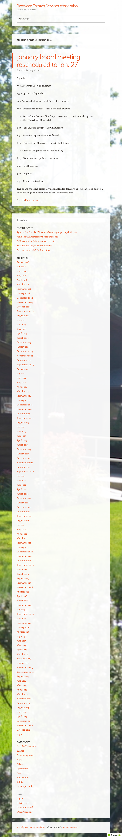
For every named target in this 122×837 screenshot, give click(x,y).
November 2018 (25, 587)
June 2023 (21, 431)
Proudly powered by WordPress (31, 827)
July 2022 (21, 475)
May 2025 (21, 328)
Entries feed (23, 802)
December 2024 (25, 351)
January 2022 (23, 502)
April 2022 (22, 489)
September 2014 (25, 671)
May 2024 (21, 382)
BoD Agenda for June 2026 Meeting (34, 245)
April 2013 (22, 716)
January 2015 (23, 662)
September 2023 (25, 417)
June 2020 (22, 569)
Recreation (22, 777)
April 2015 (22, 649)
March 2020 (23, 573)
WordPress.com (70, 827)
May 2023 (21, 435)
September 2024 (25, 364)
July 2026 (21, 266)
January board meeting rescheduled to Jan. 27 (48, 61)
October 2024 (23, 360)
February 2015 (24, 658)
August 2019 (23, 578)
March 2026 (23, 284)
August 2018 (23, 591)
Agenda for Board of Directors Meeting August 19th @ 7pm (47, 232)
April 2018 (22, 596)
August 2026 (23, 262)
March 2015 (22, 654)
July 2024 (21, 373)
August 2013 (23, 707)
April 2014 (22, 689)
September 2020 (25, 564)
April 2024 (22, 386)
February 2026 (24, 288)
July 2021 (21, 524)
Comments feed (25, 807)
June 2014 (21, 680)
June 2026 (22, 270)
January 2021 (23, 547)
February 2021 (24, 542)
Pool (19, 772)
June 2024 (21, 377)
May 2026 (21, 275)
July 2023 (21, 426)
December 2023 (25, 404)
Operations (22, 768)
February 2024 (24, 395)
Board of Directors (26, 746)
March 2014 (22, 694)
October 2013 (23, 702)
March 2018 (23, 600)
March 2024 (23, 391)
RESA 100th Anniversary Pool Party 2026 (37, 236)
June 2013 (21, 711)
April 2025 (22, 333)
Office (20, 764)
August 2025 (23, 315)
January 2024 (23, 400)
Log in (20, 798)
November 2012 (25, 725)
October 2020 (24, 560)
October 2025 (23, 306)
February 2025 (24, 342)
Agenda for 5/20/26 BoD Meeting (33, 249)
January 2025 (23, 346)
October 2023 (23, 413)
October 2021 (23, 511)
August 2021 (23, 520)
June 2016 (21, 618)
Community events (26, 755)
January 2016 (23, 627)
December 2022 (25, 458)
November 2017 (25, 605)
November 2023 (25, 409)
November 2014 (25, 667)
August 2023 (23, 422)
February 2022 (24, 498)
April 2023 (22, 440)
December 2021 (25, 507)
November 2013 (25, 698)
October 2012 (23, 729)
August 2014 (23, 676)
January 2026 (23, 293)
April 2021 (22, 533)
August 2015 (23, 631)
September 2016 (25, 613)
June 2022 (21, 480)
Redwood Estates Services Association (47, 5)
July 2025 (21, 319)
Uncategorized (31, 200)
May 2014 (21, 685)
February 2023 (24, 449)
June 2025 (21, 324)
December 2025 (25, 297)
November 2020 (25, 556)
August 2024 (23, 368)
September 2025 (25, 311)
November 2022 (25, 462)
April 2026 (22, 279)
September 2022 (25, 471)
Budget (20, 750)
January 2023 (23, 453)
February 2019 (24, 582)
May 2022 (21, 484)
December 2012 (25, 720)
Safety (20, 781)
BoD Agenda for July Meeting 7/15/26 (35, 241)
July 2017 (21, 609)
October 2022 (23, 466)
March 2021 (22, 538)
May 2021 (21, 529)
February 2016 (24, 622)
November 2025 (25, 302)
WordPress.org (25, 811)
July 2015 (21, 636)
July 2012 (21, 734)
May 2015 (21, 645)
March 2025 (23, 337)
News (20, 759)
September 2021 (25, 515)
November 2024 (25, 355)
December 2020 (25, 551)
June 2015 (21, 640)
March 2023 (22, 444)
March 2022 (23, 493)
